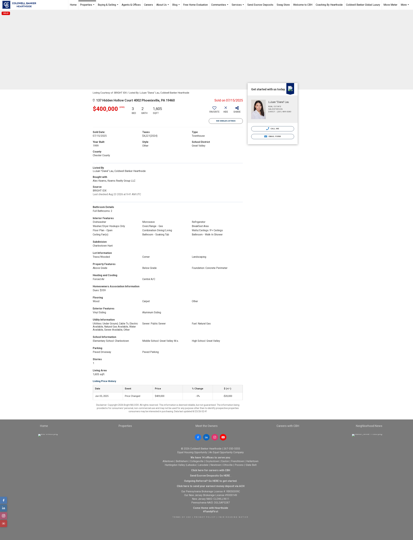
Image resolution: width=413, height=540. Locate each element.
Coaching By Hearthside (329, 4)
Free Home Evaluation (195, 4)
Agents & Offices (131, 4)
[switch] (214, 111)
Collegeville (196, 461)
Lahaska (191, 464)
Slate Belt (251, 464)
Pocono (239, 464)
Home (73, 4)
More (405, 6)
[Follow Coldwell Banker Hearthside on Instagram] (215, 437)
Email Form (274, 136)
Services (238, 6)
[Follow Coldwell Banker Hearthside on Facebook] (198, 437)
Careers (148, 4)
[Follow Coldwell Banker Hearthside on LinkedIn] (206, 437)
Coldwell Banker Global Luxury (363, 4)
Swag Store (283, 4)
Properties (87, 6)
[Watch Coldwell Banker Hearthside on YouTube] (223, 437)
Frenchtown (237, 461)
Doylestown (212, 461)
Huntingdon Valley (175, 464)
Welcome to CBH (302, 4)
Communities (220, 6)
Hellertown (252, 461)
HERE (227, 475)
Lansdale (203, 464)
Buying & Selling (108, 6)
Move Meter (390, 4)
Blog (176, 6)
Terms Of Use (182, 517)
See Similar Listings (226, 121)
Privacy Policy (205, 517)
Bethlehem (182, 461)
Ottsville (228, 464)
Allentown (168, 461)
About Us (163, 6)
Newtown (215, 464)
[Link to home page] (20, 5)
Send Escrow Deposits (260, 4)
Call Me (274, 129)
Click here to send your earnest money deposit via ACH (210, 486)
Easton (225, 461)
